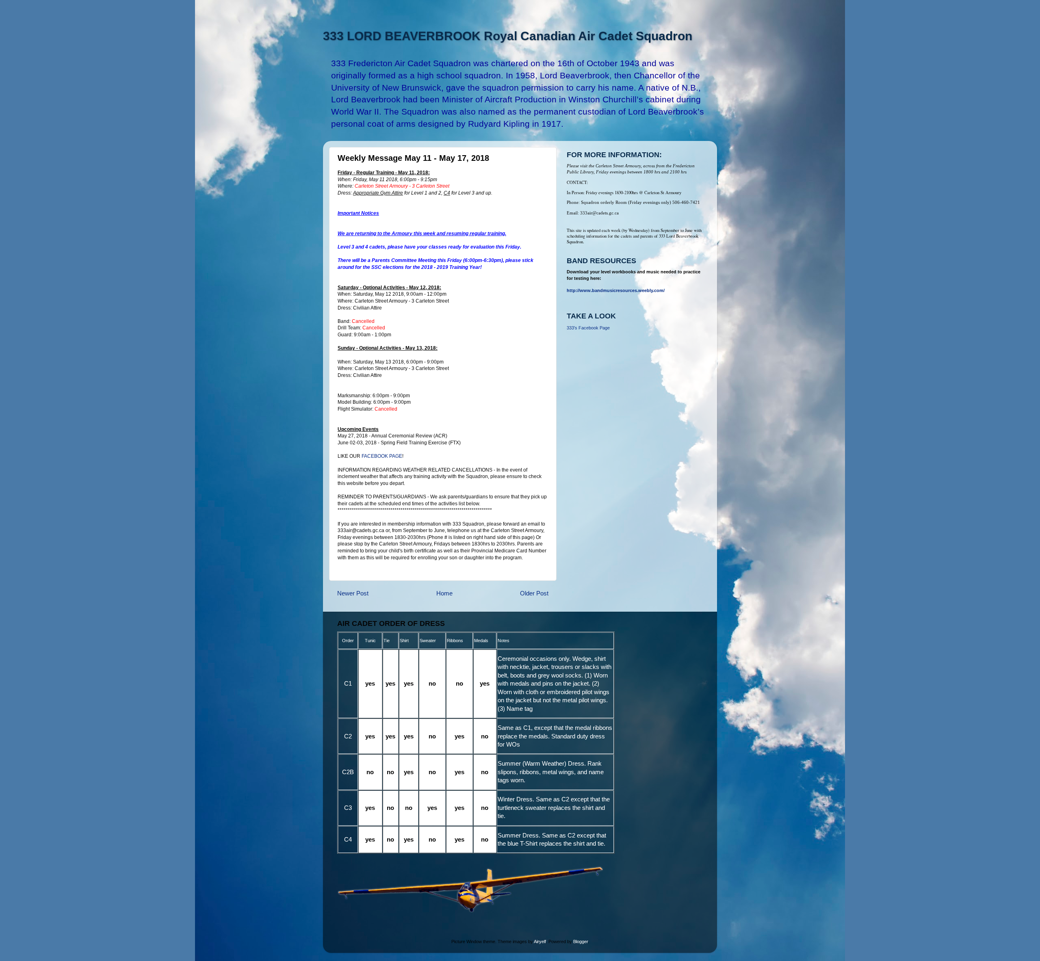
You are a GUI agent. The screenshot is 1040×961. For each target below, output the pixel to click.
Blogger (580, 941)
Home (444, 593)
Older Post (534, 593)
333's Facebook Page (588, 327)
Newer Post (352, 593)
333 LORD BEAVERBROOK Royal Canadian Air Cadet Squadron (507, 36)
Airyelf (540, 941)
